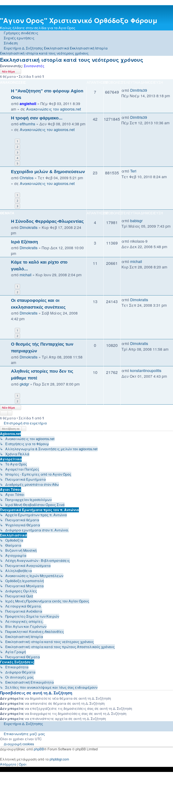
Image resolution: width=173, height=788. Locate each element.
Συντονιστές (34, 65)
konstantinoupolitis (145, 370)
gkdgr (24, 384)
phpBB (39, 749)
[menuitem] (17, 38)
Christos (27, 177)
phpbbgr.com (59, 759)
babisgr (136, 220)
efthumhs (27, 123)
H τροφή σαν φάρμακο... (36, 117)
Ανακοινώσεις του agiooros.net (53, 109)
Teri (133, 171)
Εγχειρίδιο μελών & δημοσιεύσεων (48, 171)
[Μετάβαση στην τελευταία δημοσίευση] (149, 90)
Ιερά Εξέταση (24, 241)
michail (25, 274)
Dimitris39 (138, 90)
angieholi (28, 103)
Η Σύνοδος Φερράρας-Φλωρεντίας (47, 221)
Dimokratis (29, 227)
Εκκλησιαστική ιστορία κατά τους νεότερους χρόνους (71, 59)
